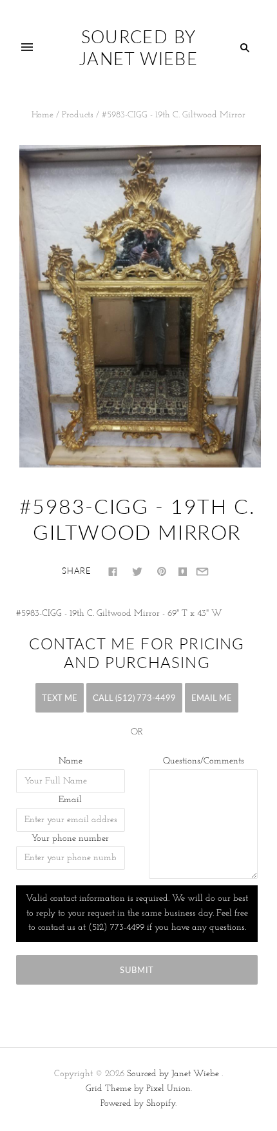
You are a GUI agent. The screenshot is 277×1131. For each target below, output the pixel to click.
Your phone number (70, 838)
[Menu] (27, 48)
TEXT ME (59, 698)
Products (77, 115)
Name (70, 761)
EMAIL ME (211, 698)
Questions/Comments (203, 761)
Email (70, 800)
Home (42, 115)
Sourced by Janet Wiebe (173, 1074)
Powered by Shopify (137, 1103)
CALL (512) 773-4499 (134, 698)
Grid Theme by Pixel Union (138, 1089)
